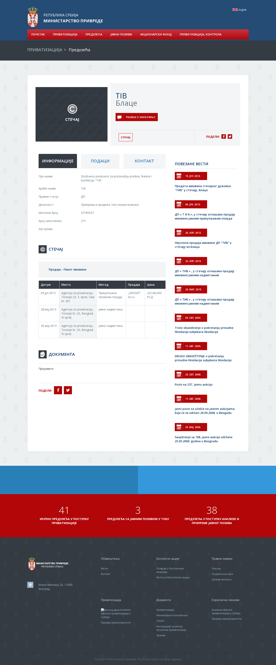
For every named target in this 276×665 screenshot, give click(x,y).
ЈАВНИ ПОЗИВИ (121, 34)
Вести (104, 568)
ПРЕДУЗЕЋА (93, 34)
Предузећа (79, 49)
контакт (144, 161)
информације (58, 161)
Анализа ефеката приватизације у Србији (116, 613)
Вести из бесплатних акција (173, 577)
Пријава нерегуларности (116, 622)
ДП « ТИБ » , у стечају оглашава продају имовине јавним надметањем (204, 273)
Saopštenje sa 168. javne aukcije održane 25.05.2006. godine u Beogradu (203, 439)
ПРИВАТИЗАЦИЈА (65, 34)
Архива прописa (221, 579)
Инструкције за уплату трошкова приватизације (171, 628)
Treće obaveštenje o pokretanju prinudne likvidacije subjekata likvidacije (204, 330)
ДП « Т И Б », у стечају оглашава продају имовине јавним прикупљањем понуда (205, 216)
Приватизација (165, 610)
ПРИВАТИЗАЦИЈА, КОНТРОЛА (200, 34)
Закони (216, 568)
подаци (100, 161)
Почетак (38, 34)
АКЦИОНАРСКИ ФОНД (156, 34)
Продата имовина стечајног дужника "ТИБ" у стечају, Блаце (203, 188)
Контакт (105, 574)
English (235, 9)
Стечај (125, 137)
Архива (160, 635)
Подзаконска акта (222, 574)
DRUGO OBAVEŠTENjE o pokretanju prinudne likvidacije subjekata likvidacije (203, 358)
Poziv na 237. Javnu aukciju (194, 384)
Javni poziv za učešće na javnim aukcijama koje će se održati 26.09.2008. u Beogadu (205, 411)
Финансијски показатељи (172, 615)
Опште (160, 620)
